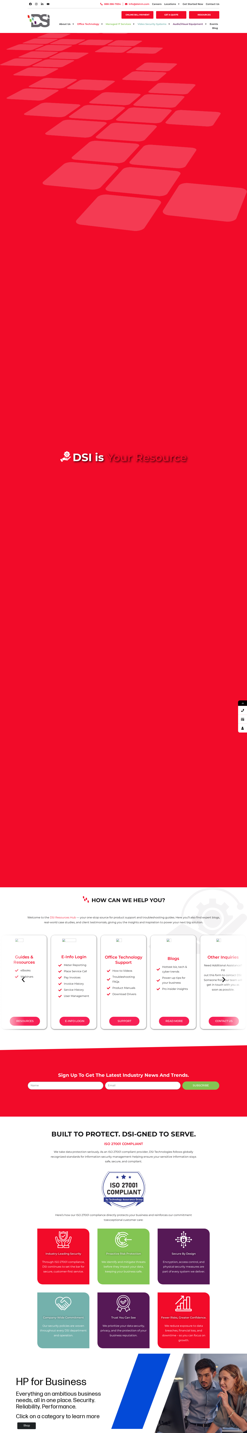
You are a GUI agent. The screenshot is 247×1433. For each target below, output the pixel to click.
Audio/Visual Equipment (188, 24)
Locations (170, 4)
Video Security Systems (152, 24)
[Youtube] (48, 4)
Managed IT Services (118, 24)
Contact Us (212, 4)
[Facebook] (30, 4)
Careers (156, 4)
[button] (23, 979)
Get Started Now (193, 4)
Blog (215, 28)
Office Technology (88, 24)
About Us (64, 24)
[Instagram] (36, 4)
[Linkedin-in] (42, 4)
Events (214, 24)
